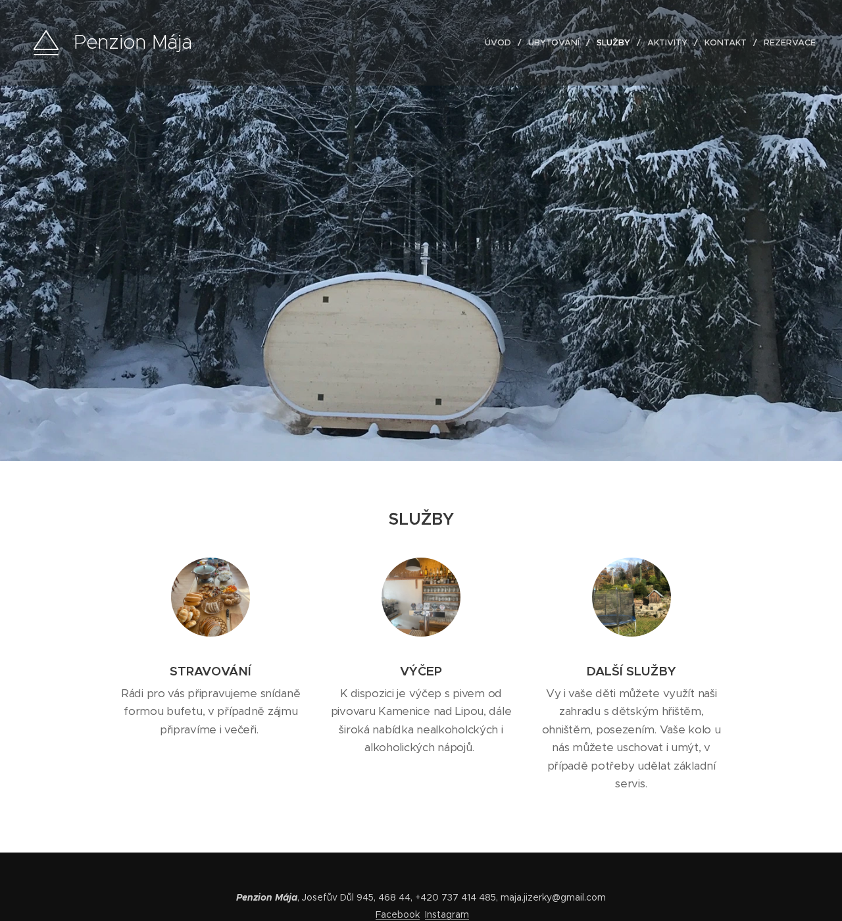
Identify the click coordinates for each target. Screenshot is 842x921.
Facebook (398, 914)
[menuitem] (502, 42)
